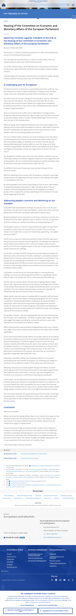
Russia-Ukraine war (51, 495)
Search (68, 5)
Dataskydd (52, 554)
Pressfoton (10, 562)
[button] (73, 2)
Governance (18, 498)
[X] (52, 580)
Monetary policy (66, 495)
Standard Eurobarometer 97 (19, 483)
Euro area (47, 498)
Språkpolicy (53, 566)
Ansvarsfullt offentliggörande (37, 560)
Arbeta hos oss (11, 556)
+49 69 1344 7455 (52, 534)
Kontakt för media (12, 537)
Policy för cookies (54, 560)
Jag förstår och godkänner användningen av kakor (20, 611)
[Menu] (73, 5)
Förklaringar (10, 559)
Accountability (9, 495)
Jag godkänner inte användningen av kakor (55, 610)
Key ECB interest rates (24, 495)
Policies (56, 498)
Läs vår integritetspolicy (27, 605)
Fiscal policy (7, 498)
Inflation (38, 495)
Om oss (9, 554)
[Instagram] (60, 580)
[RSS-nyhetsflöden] (73, 580)
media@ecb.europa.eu (53, 537)
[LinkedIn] (56, 580)
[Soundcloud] (68, 580)
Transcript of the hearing (29, 458)
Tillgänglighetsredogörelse (57, 563)
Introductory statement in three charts (34, 454)
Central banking (68, 498)
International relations (33, 498)
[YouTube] (64, 580)
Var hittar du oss (12, 567)
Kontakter (10, 564)
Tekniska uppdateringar (35, 558)
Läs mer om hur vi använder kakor (48, 605)
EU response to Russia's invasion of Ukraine (23, 481)
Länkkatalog (5, 571)
